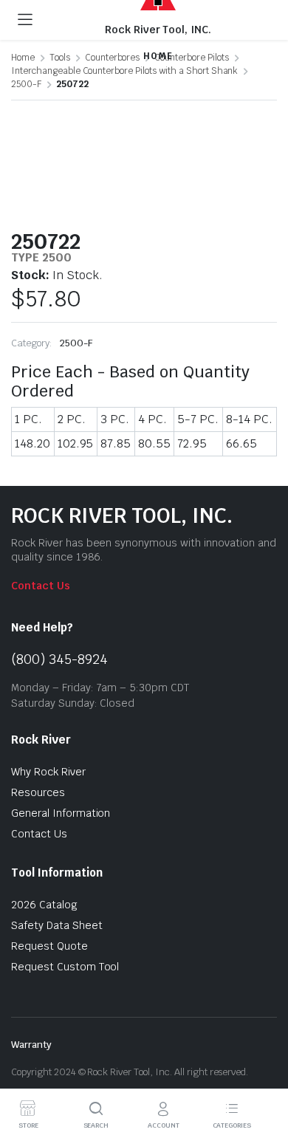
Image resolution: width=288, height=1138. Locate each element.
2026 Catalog (44, 904)
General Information (60, 813)
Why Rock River (48, 771)
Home (23, 58)
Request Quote (49, 946)
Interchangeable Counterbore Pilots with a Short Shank (124, 71)
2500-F (26, 84)
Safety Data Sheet (57, 925)
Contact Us (40, 585)
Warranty (31, 1044)
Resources (38, 792)
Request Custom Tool (65, 966)
